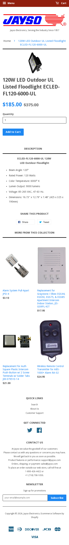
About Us (34, 409)
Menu (11, 3)
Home (7, 41)
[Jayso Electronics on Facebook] (39, 430)
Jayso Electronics (32, 513)
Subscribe (57, 497)
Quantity (8, 114)
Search (34, 404)
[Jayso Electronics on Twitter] (29, 430)
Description (33, 148)
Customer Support (35, 413)
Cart (63, 3)
